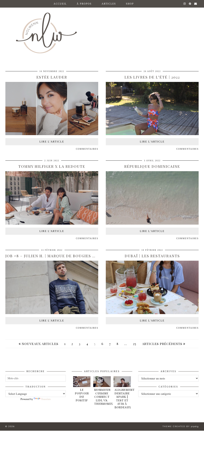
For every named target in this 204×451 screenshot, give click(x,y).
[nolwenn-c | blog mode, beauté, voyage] (102, 29)
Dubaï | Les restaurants (152, 256)
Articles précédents (162, 344)
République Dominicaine (152, 166)
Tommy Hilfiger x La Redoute (51, 166)
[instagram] (184, 4)
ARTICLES (109, 3)
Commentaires (87, 149)
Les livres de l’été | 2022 (152, 77)
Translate (46, 399)
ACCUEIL (60, 3)
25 (134, 344)
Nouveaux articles (39, 344)
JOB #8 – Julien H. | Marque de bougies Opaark (57, 256)
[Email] (195, 4)
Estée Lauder (51, 77)
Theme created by (181, 426)
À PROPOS (84, 3)
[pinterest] (190, 4)
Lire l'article (51, 141)
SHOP (130, 3)
